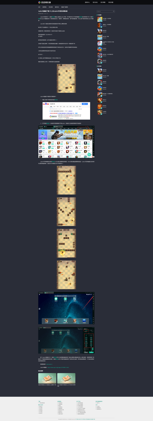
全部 (39, 7)
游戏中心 (87, 2)
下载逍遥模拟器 (42, 402)
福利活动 (57, 7)
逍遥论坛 (40, 406)
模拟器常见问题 (61, 409)
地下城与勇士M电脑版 (81, 408)
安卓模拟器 (60, 407)
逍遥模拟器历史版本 (80, 409)
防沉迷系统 (88, 419)
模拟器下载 (60, 412)
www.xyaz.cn (49, 364)
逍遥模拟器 (98, 407)
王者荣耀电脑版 (80, 402)
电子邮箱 (40, 411)
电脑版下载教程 (64, 7)
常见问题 (110, 2)
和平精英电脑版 (80, 405)
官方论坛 (95, 2)
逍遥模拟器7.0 (99, 409)
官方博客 (103, 2)
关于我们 (98, 406)
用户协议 (84, 419)
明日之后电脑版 (80, 404)
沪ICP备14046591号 (78, 419)
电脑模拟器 (60, 408)
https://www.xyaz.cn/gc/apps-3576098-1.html (58, 367)
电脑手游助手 (60, 413)
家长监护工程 (92, 419)
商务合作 (40, 413)
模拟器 (53, 17)
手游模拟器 (60, 404)
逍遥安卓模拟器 (44, 2)
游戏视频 (40, 409)
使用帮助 (44, 7)
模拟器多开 (60, 411)
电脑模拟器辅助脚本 (80, 413)
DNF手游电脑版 (80, 407)
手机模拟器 (60, 402)
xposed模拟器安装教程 (81, 412)
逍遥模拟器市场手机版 (81, 411)
